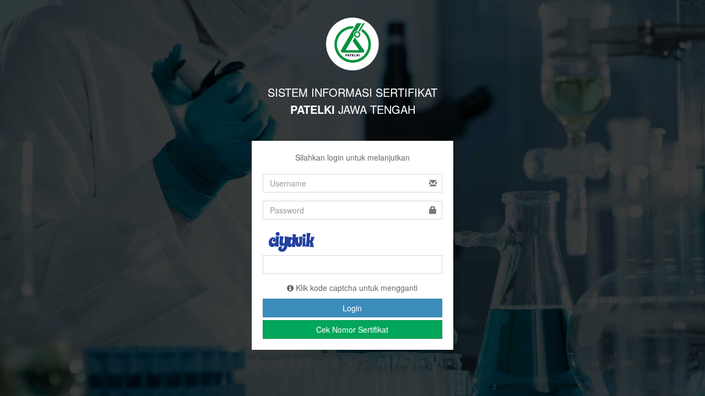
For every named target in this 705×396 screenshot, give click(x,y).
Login (352, 308)
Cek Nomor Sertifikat (352, 329)
